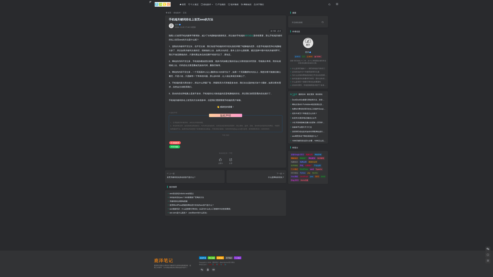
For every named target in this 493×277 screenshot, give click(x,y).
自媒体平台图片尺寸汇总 (302, 127)
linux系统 (294, 176)
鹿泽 (177, 24)
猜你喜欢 (319, 94)
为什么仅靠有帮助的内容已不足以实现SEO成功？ (309, 75)
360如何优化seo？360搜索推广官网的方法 (187, 197)
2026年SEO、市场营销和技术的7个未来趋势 (309, 85)
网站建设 (312, 158)
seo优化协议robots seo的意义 (182, 193)
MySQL (315, 173)
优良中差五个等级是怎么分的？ (304, 113)
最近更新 (310, 94)
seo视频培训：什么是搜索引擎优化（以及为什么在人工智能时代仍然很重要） (201, 208)
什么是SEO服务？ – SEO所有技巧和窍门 (308, 68)
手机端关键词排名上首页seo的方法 (191, 19)
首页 (169, 12)
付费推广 (308, 165)
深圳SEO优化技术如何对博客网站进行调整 (309, 131)
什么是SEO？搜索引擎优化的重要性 (306, 81)
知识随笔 (320, 158)
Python (302, 173)
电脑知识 (294, 162)
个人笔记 (294, 169)
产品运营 (317, 165)
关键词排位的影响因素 (179, 201)
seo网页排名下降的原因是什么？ (305, 136)
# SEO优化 (174, 147)
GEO (317, 176)
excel (323, 176)
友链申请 (203, 258)
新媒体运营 (313, 162)
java (311, 176)
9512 (298, 56)
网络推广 (303, 158)
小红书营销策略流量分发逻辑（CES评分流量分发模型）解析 (316, 122)
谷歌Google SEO (297, 154)
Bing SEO (294, 180)
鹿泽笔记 (215, 262)
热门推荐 (293, 94)
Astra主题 (304, 180)
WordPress (304, 169)
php (308, 173)
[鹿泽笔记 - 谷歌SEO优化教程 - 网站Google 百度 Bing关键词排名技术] (164, 260)
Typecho (319, 169)
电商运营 (303, 162)
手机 (301, 165)
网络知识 (294, 158)
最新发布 (302, 94)
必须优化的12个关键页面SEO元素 (305, 71)
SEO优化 (249, 35)
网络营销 (318, 154)
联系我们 (220, 258)
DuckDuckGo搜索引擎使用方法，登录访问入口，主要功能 (315, 99)
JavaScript (304, 176)
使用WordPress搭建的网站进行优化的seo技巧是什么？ (192, 205)
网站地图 (211, 258)
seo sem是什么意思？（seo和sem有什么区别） (189, 212)
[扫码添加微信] (487, 249)
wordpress (224, 262)
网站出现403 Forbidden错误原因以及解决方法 (310, 104)
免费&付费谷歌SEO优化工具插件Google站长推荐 (312, 108)
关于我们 (229, 258)
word (312, 169)
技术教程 (294, 165)
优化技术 (177, 12)
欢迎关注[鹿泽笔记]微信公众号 (304, 118)
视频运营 (309, 154)
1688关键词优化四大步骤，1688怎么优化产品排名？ (313, 140)
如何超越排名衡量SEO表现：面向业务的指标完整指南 (309, 78)
